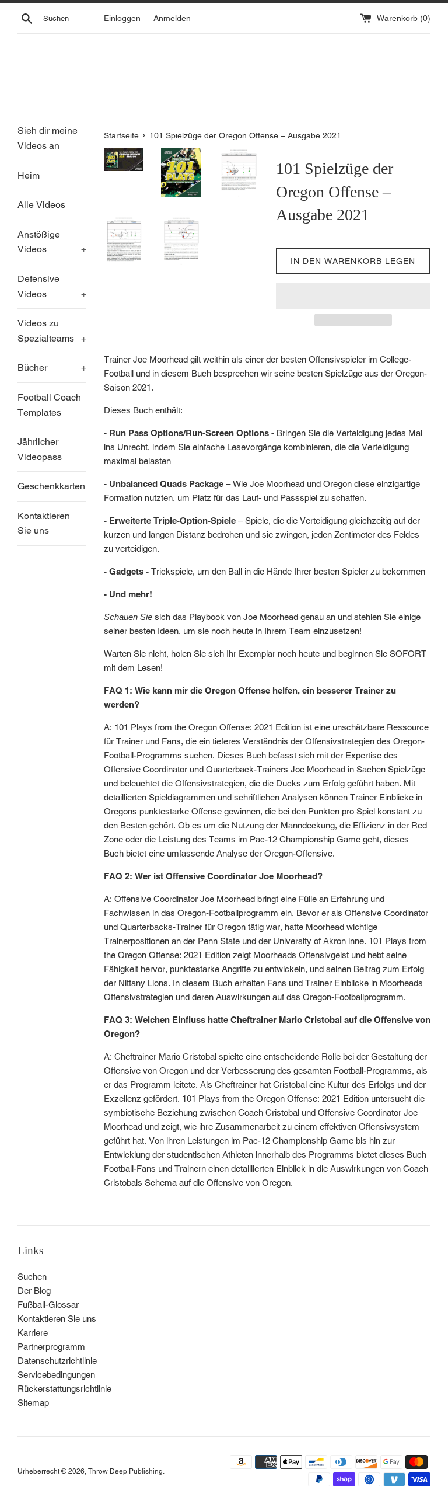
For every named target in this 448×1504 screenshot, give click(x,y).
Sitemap (33, 1403)
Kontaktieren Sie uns (44, 523)
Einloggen (122, 18)
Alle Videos (41, 204)
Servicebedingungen (56, 1375)
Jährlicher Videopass (40, 449)
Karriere (33, 1333)
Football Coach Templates (49, 405)
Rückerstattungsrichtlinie (64, 1389)
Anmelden (172, 18)
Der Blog (34, 1291)
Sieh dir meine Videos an (48, 138)
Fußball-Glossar (48, 1305)
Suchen (32, 1277)
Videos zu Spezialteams (52, 331)
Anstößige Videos (52, 242)
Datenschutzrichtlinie (57, 1361)
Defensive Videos (52, 286)
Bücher (52, 367)
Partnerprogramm (51, 1347)
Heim (29, 175)
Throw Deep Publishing (125, 1471)
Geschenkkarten (51, 486)
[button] (353, 296)
